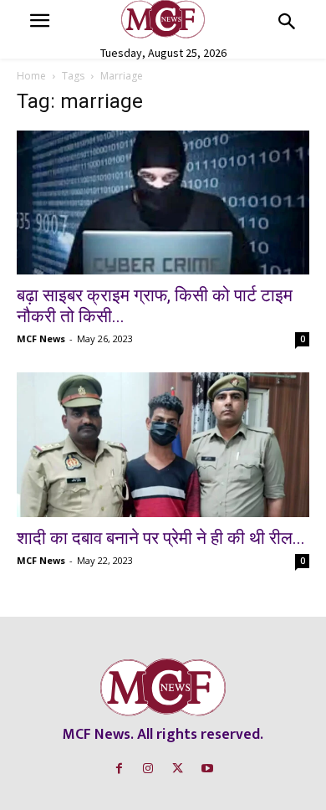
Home (31, 76)
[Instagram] (148, 768)
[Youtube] (206, 768)
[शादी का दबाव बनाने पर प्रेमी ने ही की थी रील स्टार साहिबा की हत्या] (163, 444)
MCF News (41, 338)
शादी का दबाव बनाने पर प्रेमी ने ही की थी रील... (161, 538)
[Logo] (163, 19)
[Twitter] (177, 768)
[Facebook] (119, 768)
